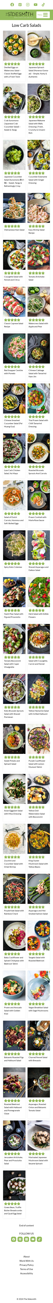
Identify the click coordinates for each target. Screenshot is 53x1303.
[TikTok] (43, 4)
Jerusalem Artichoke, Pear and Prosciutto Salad (13, 1160)
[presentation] (14, 46)
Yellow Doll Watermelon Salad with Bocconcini (37, 813)
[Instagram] (27, 4)
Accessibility (26, 1273)
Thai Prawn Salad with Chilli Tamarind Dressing (38, 423)
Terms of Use (26, 1269)
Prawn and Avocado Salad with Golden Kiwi (13, 1010)
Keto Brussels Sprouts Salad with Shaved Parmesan (14, 713)
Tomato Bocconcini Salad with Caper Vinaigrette (12, 663)
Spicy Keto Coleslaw (13, 567)
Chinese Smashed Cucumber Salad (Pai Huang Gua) (13, 423)
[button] (5, 63)
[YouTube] (35, 4)
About (26, 1256)
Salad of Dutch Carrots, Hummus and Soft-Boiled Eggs (14, 520)
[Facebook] (12, 4)
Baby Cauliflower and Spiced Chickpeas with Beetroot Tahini (14, 960)
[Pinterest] (20, 4)
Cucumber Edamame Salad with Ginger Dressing (38, 179)
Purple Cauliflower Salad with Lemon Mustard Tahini (37, 763)
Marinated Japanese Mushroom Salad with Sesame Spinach (38, 1160)
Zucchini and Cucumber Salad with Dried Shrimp (13, 863)
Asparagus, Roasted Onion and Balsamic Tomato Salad (37, 1107)
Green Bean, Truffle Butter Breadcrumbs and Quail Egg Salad (13, 1210)
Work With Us (26, 1260)
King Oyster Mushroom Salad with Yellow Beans (38, 863)
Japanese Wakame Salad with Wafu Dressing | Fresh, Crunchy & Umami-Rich (37, 126)
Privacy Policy (27, 1264)
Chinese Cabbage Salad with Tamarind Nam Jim (37, 373)
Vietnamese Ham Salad (14, 229)
